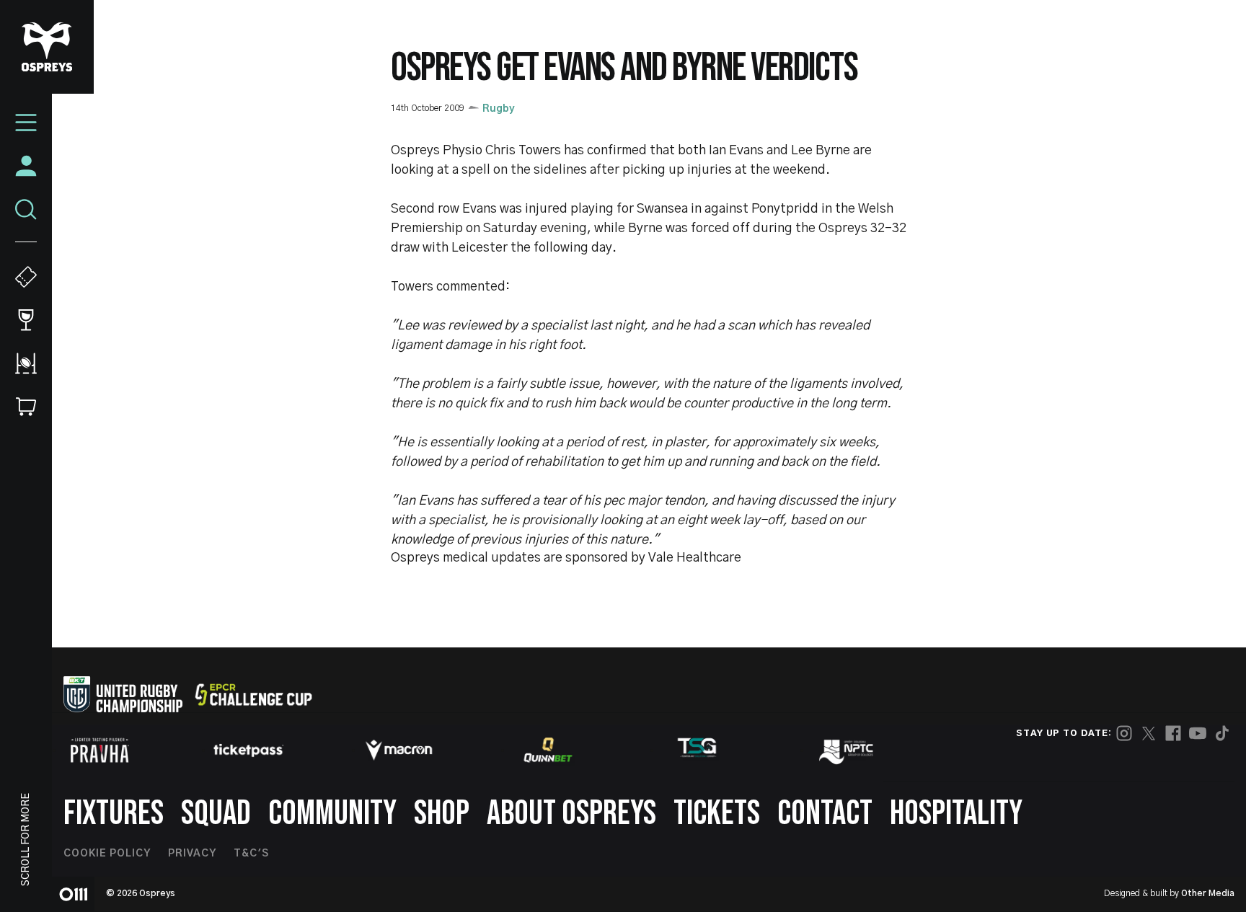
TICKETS (716, 813)
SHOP (441, 813)
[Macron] (399, 750)
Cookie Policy (107, 854)
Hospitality (956, 813)
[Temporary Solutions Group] (697, 750)
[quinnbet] (548, 750)
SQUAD (216, 813)
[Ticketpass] (249, 750)
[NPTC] (847, 750)
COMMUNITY (332, 813)
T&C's (251, 854)
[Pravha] (99, 750)
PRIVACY (192, 854)
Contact (824, 813)
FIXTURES (113, 813)
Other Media (1207, 893)
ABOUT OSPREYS (571, 813)
